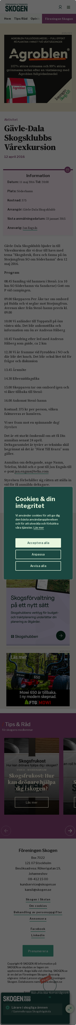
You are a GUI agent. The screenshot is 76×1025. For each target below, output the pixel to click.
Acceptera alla (38, 543)
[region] (38, 512)
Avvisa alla (38, 566)
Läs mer (39, 527)
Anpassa (38, 554)
